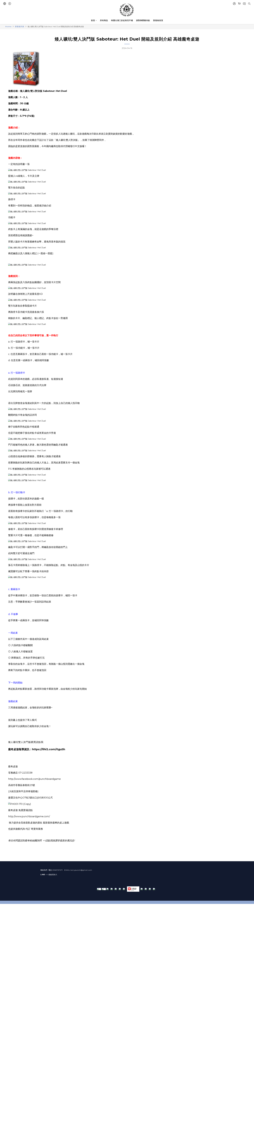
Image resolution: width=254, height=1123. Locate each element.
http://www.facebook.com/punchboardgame (34, 779)
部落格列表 (19, 26)
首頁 (93, 20)
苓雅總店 (13, 772)
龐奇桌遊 (13, 766)
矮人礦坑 (70, 133)
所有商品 (104, 20)
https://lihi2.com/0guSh (48, 749)
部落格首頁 (158, 20)
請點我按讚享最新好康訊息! (60, 840)
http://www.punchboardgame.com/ (29, 816)
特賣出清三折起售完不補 (122, 20)
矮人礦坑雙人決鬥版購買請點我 (25, 742)
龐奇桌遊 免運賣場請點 (20, 810)
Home (8, 26)
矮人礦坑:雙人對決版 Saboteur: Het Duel (43, 91)
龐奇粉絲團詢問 (33, 840)
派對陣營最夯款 (143, 20)
